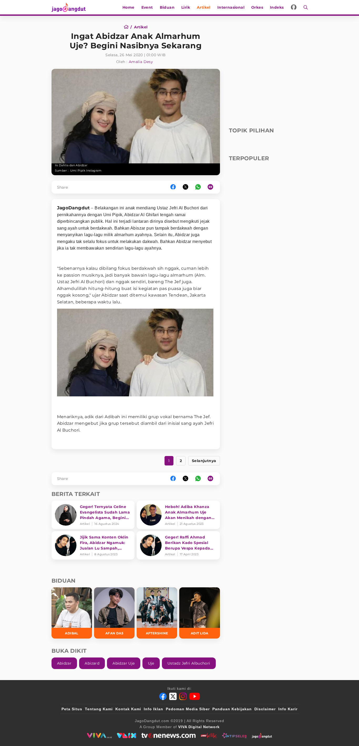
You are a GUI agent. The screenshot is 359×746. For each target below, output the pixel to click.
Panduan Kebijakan (232, 709)
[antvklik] (209, 735)
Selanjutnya (204, 460)
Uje (151, 663)
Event (147, 7)
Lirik (185, 7)
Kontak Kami (128, 709)
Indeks (277, 7)
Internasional (230, 7)
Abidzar (64, 663)
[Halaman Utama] (70, 7)
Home (128, 7)
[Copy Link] (212, 187)
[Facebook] (163, 696)
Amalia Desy (141, 61)
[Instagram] (183, 696)
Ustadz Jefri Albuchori (188, 663)
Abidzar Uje (123, 663)
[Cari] (304, 7)
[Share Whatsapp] (198, 187)
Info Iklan (153, 709)
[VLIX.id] (126, 735)
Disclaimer (265, 709)
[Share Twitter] (185, 187)
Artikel (204, 7)
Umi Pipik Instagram (86, 170)
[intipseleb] (234, 735)
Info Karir (288, 709)
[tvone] (168, 735)
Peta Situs (71, 709)
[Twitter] (173, 696)
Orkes (257, 7)
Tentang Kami (99, 709)
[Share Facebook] (173, 187)
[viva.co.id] (99, 735)
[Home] (128, 27)
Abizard (92, 663)
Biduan (167, 7)
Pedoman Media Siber (188, 709)
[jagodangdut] (262, 735)
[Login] (293, 7)
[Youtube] (194, 696)
